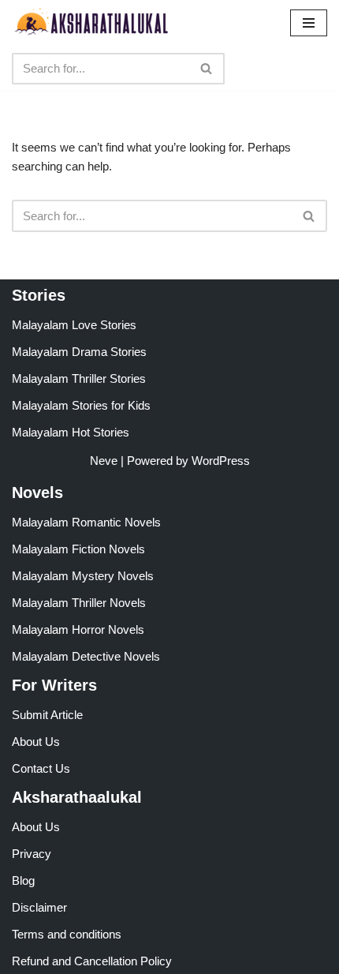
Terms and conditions (66, 934)
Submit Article (47, 714)
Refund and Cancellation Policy (92, 961)
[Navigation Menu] (308, 22)
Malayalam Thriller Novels (79, 602)
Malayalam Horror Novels (78, 629)
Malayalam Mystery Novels (83, 576)
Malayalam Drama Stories (79, 351)
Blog (23, 880)
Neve (103, 460)
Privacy (31, 853)
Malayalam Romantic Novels (86, 522)
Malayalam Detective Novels (86, 656)
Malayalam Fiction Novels (78, 549)
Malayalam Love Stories (74, 325)
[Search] (207, 68)
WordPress (221, 460)
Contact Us (41, 768)
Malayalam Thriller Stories (79, 378)
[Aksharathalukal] (91, 23)
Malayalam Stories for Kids (81, 405)
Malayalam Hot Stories (70, 432)
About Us (36, 741)
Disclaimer (39, 907)
